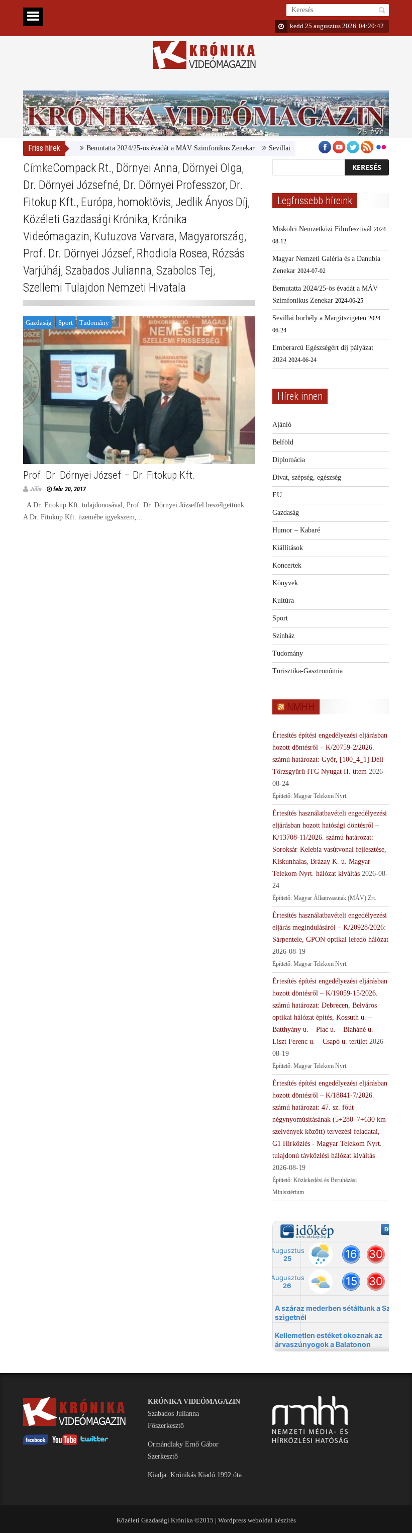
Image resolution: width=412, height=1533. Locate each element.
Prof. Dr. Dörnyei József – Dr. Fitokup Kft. (109, 475)
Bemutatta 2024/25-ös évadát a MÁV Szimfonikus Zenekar (153, 148)
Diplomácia (288, 460)
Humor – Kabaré (296, 530)
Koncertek (286, 565)
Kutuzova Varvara (134, 236)
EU (277, 495)
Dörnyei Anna (147, 168)
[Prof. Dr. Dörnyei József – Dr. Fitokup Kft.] (139, 390)
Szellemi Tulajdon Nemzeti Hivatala (104, 288)
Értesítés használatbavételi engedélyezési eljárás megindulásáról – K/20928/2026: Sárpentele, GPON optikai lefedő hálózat (330, 927)
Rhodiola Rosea (172, 253)
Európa (97, 202)
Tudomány (94, 322)
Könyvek (285, 583)
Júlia (36, 489)
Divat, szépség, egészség (306, 477)
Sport (65, 322)
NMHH (301, 707)
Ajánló (281, 424)
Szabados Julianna (108, 270)
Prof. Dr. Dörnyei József (77, 253)
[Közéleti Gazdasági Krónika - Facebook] (35, 1443)
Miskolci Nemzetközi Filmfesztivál (322, 229)
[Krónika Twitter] (94, 1443)
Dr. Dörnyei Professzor (174, 185)
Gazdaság (39, 322)
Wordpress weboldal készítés (257, 1520)
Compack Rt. (82, 168)
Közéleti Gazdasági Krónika (85, 219)
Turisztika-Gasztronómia (307, 671)
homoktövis (144, 202)
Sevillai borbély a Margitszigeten (319, 318)
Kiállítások (287, 548)
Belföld (282, 442)
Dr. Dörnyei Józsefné (71, 185)
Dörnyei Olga (212, 168)
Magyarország (211, 236)
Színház (283, 636)
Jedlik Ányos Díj (211, 202)
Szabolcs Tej (184, 270)
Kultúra (283, 600)
